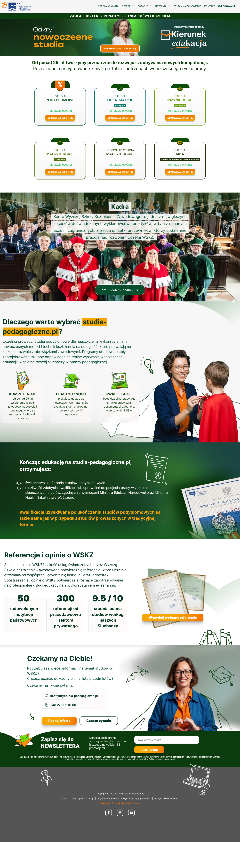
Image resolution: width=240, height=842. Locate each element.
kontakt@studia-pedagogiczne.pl (74, 696)
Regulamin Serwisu (107, 798)
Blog (91, 798)
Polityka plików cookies (166, 798)
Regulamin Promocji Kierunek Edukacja (120, 803)
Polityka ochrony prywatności (136, 798)
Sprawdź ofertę (60, 117)
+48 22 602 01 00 (63, 705)
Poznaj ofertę (59, 721)
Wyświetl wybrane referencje (173, 617)
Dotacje (142, 6)
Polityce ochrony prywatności (162, 759)
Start (63, 798)
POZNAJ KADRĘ (120, 289)
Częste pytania (98, 721)
